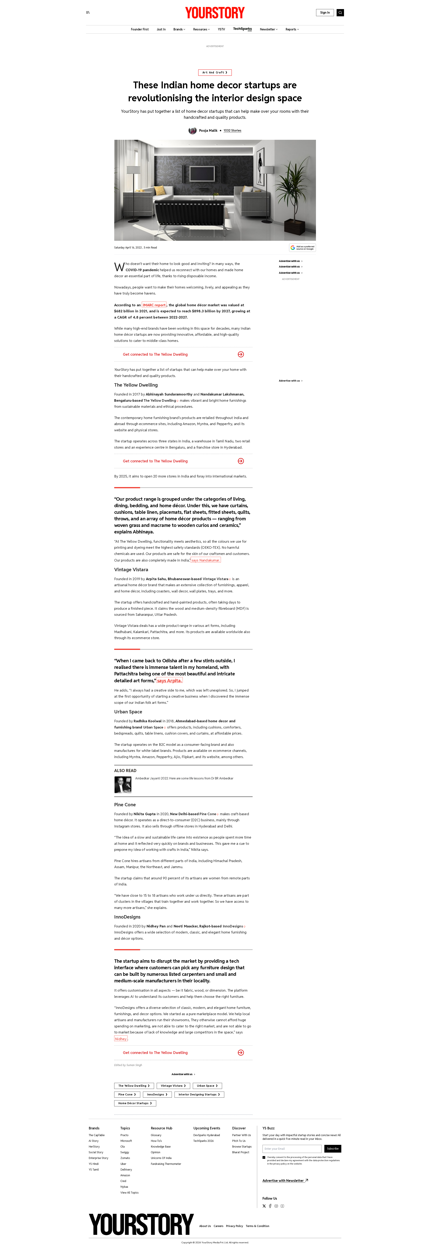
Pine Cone (125, 1094)
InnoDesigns (155, 1094)
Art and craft (213, 72)
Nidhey (120, 1039)
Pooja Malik (208, 130)
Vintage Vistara (172, 1086)
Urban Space (205, 1086)
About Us (205, 1226)
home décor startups (133, 1103)
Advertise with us (289, 380)
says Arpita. (169, 680)
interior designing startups (198, 1094)
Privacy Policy (234, 1226)
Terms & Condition (257, 1226)
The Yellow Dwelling (132, 1086)
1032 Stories (232, 130)
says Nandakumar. (206, 560)
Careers (218, 1226)
